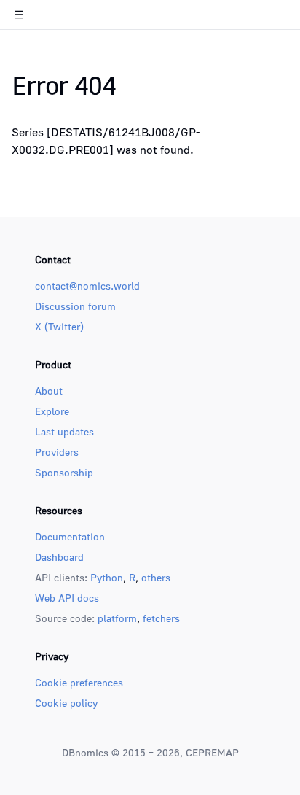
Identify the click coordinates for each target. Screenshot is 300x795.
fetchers (161, 618)
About (49, 390)
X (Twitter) (59, 326)
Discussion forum (75, 306)
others (155, 577)
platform (117, 618)
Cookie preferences (79, 682)
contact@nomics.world (87, 285)
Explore (52, 411)
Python (106, 577)
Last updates (64, 431)
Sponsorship (64, 472)
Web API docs (67, 598)
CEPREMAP (212, 752)
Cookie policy (66, 703)
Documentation (70, 536)
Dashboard (59, 557)
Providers (57, 452)
